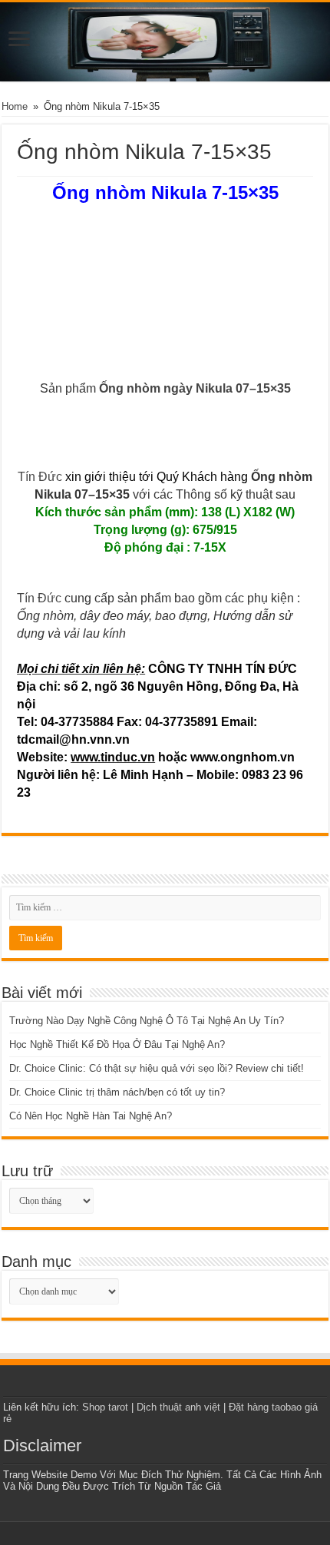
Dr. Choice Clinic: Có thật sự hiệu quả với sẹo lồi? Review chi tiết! (156, 1068)
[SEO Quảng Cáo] (165, 41)
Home (15, 106)
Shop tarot (105, 1407)
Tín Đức (40, 476)
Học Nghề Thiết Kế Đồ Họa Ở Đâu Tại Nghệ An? (117, 1044)
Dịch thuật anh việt (178, 1407)
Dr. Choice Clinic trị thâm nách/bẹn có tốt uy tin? (117, 1092)
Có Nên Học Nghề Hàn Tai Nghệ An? (90, 1116)
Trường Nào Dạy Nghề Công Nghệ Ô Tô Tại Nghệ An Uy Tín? (146, 1020)
